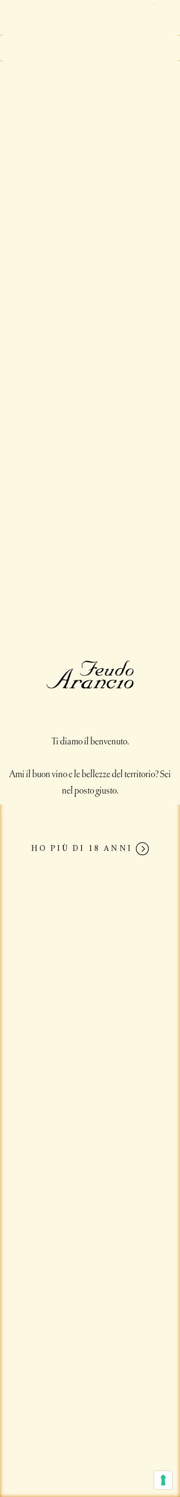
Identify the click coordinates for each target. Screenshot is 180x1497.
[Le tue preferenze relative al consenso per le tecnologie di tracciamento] (163, 1480)
